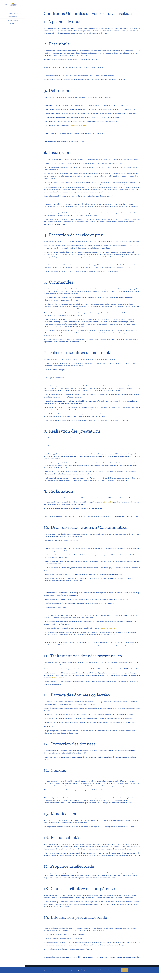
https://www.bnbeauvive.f (78, 125)
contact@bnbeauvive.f (106, 502)
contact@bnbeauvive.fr (108, 628)
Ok (124, 970)
